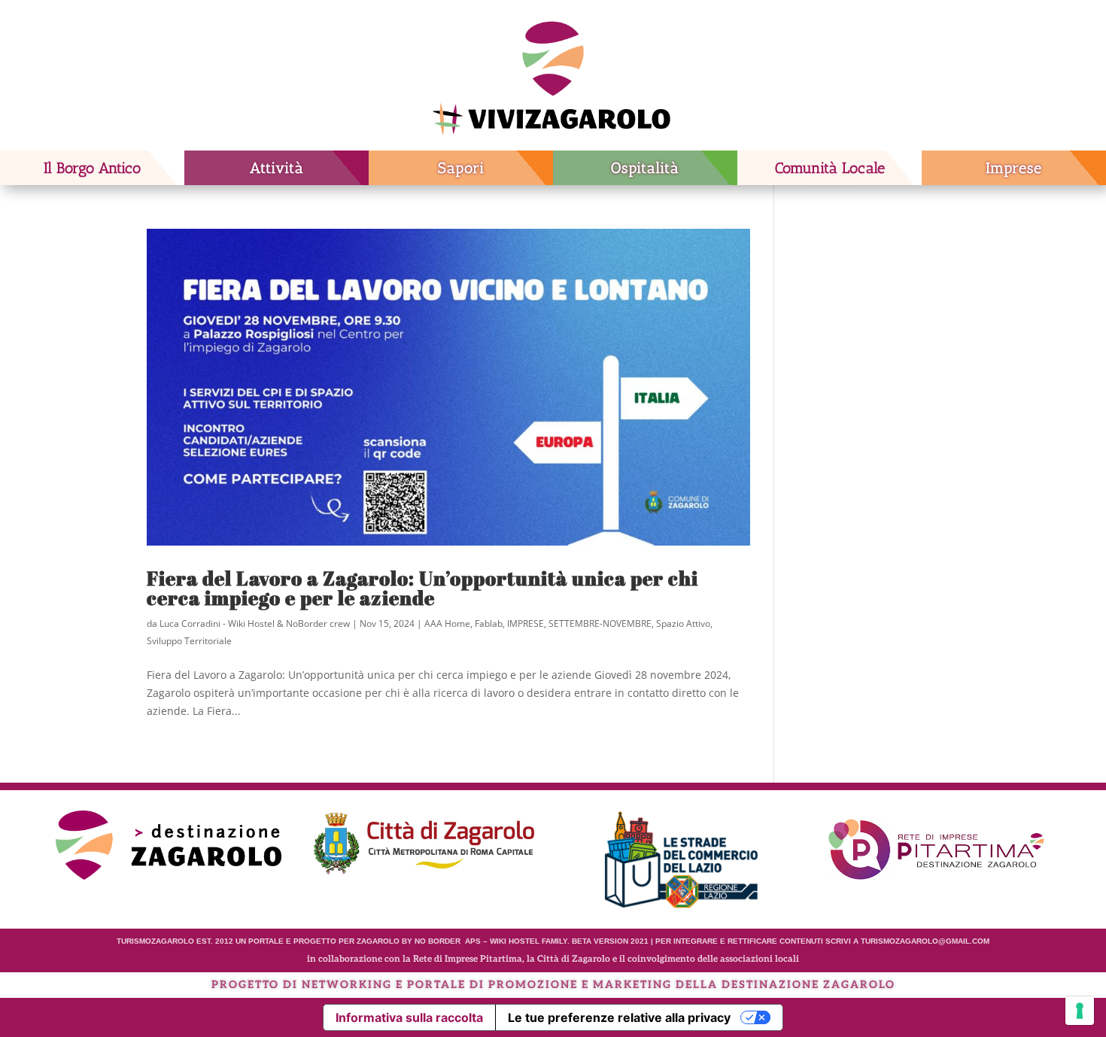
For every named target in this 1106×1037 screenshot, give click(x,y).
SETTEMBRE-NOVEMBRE (600, 623)
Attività (277, 168)
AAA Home (447, 623)
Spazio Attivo (683, 623)
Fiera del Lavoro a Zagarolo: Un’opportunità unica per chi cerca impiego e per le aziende (422, 587)
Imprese (1014, 168)
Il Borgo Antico (92, 168)
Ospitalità (645, 168)
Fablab (489, 623)
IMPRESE (525, 623)
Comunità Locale (830, 168)
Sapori (461, 168)
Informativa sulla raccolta (409, 1017)
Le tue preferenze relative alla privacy (619, 1017)
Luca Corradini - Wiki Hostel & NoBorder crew (255, 623)
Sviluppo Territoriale (189, 640)
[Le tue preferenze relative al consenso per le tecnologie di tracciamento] (1079, 1010)
